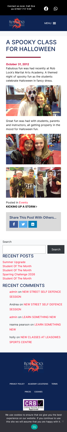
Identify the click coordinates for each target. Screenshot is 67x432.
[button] (47, 23)
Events (23, 202)
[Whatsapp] (55, 8)
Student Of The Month (17, 266)
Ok (34, 427)
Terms (55, 384)
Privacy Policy (17, 384)
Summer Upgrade (14, 262)
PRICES (28, 391)
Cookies (38, 391)
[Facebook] (46, 8)
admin (13, 291)
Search (7, 241)
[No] (62, 421)
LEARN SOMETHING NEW (39, 317)
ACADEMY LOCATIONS (38, 384)
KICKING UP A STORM (21, 206)
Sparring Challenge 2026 (19, 274)
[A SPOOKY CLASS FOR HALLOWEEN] (13, 224)
